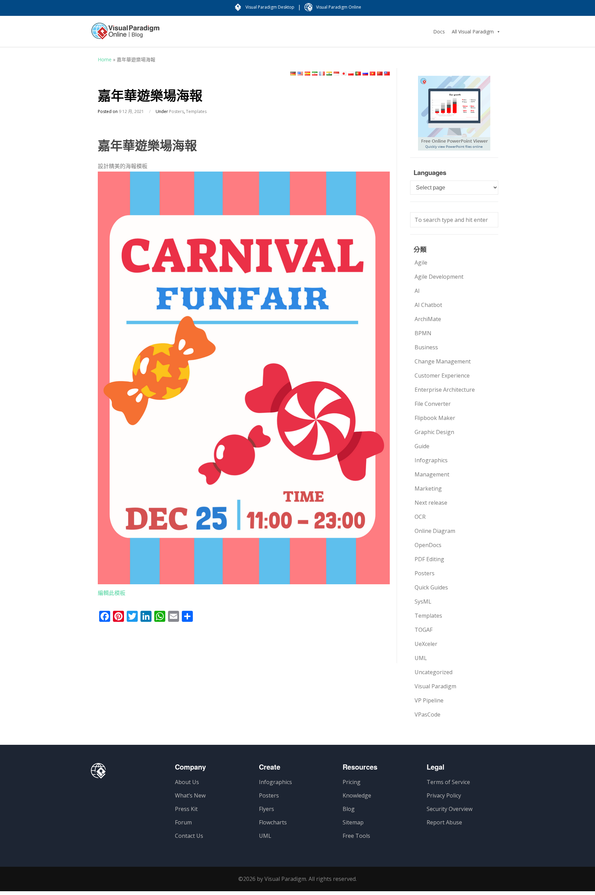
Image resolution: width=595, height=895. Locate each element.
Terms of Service (448, 782)
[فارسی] (314, 73)
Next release (431, 502)
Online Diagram (435, 531)
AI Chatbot (428, 305)
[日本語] (343, 73)
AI (417, 291)
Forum (183, 822)
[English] (300, 73)
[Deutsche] (293, 73)
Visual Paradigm (435, 686)
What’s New (190, 795)
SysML (423, 601)
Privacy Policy (444, 795)
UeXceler (426, 644)
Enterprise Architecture (445, 389)
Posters (176, 111)
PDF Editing (429, 559)
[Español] (307, 73)
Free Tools (356, 836)
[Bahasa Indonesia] (336, 73)
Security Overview (449, 809)
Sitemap (353, 822)
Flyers (266, 809)
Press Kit (186, 809)
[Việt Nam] (372, 73)
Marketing (428, 488)
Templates (196, 111)
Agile (421, 262)
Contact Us (189, 836)
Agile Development (439, 276)
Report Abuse (444, 822)
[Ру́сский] (365, 73)
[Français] (322, 73)
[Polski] (351, 73)
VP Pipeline (429, 700)
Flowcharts (273, 822)
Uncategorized (433, 672)
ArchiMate (428, 319)
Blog (349, 809)
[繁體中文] (387, 73)
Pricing (352, 782)
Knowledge (357, 795)
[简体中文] (380, 73)
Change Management (443, 361)
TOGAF (423, 630)
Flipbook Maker (435, 418)
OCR (420, 517)
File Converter (433, 404)
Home (105, 59)
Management (432, 474)
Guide (422, 446)
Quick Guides (431, 587)
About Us (187, 782)
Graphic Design (434, 432)
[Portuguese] (358, 73)
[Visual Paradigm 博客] (125, 34)
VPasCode (427, 714)
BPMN (423, 333)
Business (426, 347)
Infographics (431, 460)
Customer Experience (442, 375)
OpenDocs (428, 545)
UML (421, 658)
